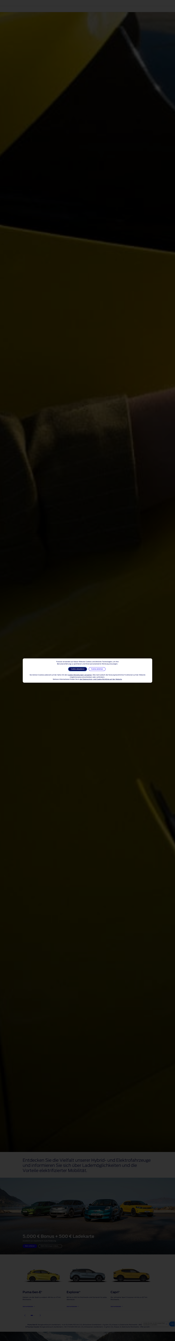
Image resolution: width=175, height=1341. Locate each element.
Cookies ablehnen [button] (97, 669)
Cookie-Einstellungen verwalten (80, 675)
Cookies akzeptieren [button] (77, 669)
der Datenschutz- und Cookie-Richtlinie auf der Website (101, 679)
